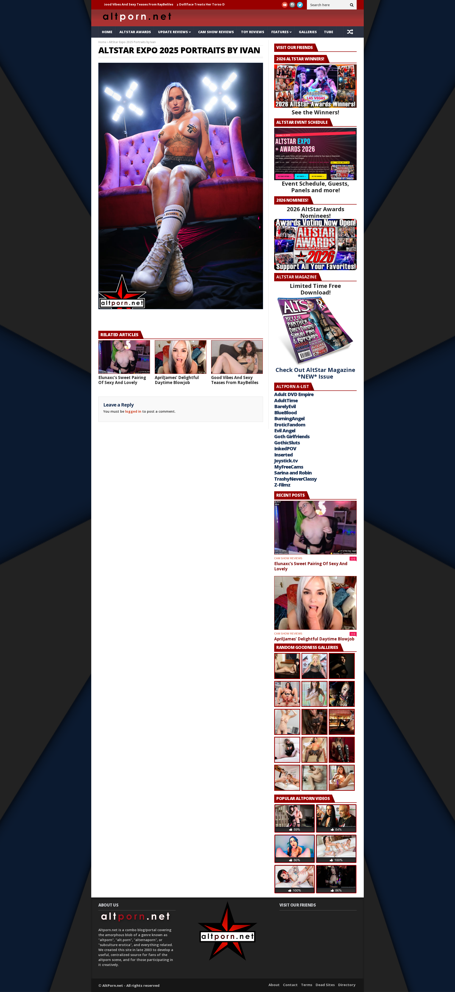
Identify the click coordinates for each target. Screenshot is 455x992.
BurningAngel (289, 418)
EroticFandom (289, 424)
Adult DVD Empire (294, 394)
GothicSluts (287, 442)
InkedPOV (285, 448)
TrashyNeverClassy (295, 479)
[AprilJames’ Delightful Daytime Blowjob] (180, 357)
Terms (306, 984)
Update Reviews (173, 32)
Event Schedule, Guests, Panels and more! (315, 186)
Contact (290, 984)
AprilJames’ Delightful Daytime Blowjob (177, 380)
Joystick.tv (286, 460)
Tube (328, 32)
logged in (133, 411)
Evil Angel (284, 430)
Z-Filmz (282, 485)
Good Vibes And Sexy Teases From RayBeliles (234, 380)
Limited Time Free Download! (315, 289)
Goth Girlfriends (291, 436)
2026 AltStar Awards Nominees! (315, 212)
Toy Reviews (252, 32)
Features (280, 32)
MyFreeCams (288, 467)
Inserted (283, 454)
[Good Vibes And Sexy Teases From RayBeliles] (237, 357)
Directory (346, 984)
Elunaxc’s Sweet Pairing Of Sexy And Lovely (122, 380)
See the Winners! (315, 112)
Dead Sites (325, 984)
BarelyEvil (285, 406)
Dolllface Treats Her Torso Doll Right (166, 4)
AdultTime (286, 400)
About (274, 984)
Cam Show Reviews (216, 32)
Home (107, 32)
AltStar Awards (135, 32)
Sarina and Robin (293, 472)
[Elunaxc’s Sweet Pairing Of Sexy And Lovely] (124, 357)
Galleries (308, 32)
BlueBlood (285, 412)
